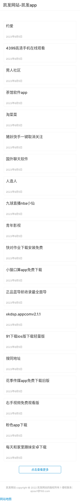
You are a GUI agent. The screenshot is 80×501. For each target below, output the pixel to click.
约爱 (9, 26)
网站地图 (5, 499)
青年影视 (13, 225)
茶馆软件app (16, 92)
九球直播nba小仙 (20, 203)
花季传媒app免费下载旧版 (27, 380)
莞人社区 (13, 70)
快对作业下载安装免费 (24, 247)
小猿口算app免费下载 (24, 270)
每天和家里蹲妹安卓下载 (26, 447)
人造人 (11, 181)
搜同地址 (13, 358)
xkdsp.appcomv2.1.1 (23, 314)
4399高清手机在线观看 (25, 48)
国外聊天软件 (17, 159)
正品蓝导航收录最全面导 (26, 292)
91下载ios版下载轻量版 (25, 336)
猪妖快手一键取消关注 (24, 137)
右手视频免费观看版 (22, 403)
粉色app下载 (16, 425)
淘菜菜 (11, 114)
